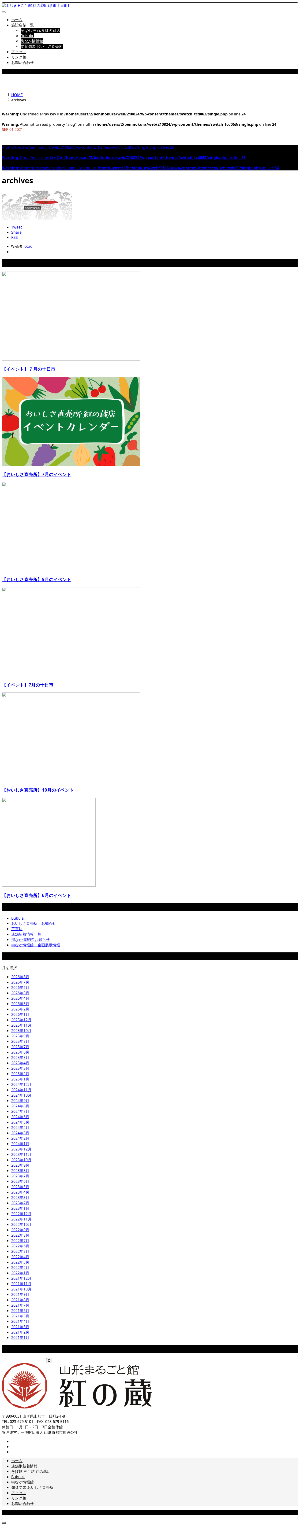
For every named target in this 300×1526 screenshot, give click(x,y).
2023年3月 (20, 1197)
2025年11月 (21, 1025)
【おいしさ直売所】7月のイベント (36, 474)
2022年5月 (20, 1251)
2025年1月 (20, 1079)
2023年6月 (20, 1181)
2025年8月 (20, 1041)
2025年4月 (20, 1062)
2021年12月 (21, 1278)
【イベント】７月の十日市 (28, 369)
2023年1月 (20, 1208)
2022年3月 (20, 1262)
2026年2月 (20, 1009)
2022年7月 (20, 1240)
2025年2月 (20, 1073)
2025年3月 (20, 1068)
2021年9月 (20, 1294)
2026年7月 (20, 982)
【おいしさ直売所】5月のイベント (36, 579)
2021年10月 (21, 1289)
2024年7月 (20, 1111)
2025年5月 (20, 1057)
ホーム (16, 19)
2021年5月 (20, 1316)
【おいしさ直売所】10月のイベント (38, 790)
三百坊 (16, 928)
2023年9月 (20, 1165)
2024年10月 (21, 1095)
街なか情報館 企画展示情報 (35, 944)
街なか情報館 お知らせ (30, 939)
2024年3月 (20, 1132)
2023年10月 (21, 1159)
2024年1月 (20, 1143)
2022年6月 (20, 1246)
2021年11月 (21, 1283)
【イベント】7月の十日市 (27, 685)
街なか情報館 (32, 41)
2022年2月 (20, 1267)
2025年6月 (20, 1052)
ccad (28, 246)
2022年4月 (20, 1256)
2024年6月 (20, 1116)
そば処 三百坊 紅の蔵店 (40, 30)
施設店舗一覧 (22, 25)
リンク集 (18, 57)
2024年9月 (20, 1100)
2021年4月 (20, 1321)
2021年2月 (20, 1332)
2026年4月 (20, 998)
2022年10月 (21, 1224)
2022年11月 (21, 1219)
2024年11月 (21, 1089)
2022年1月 (20, 1272)
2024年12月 (21, 1084)
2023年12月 (21, 1149)
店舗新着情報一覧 (26, 934)
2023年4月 (20, 1192)
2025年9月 (20, 1036)
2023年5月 (20, 1186)
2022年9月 (20, 1229)
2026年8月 (20, 976)
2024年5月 (20, 1122)
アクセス (18, 51)
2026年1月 (20, 1014)
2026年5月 (20, 992)
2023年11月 (21, 1154)
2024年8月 (20, 1106)
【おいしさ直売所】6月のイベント (36, 895)
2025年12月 (21, 1019)
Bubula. (27, 35)
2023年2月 (20, 1202)
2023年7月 (20, 1176)
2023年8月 (20, 1170)
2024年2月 (20, 1138)
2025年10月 (21, 1030)
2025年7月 (20, 1046)
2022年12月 (21, 1213)
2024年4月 (20, 1127)
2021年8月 (20, 1299)
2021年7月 (20, 1305)
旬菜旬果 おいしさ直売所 (42, 46)
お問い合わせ (22, 62)
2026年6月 (20, 987)
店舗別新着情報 (24, 1466)
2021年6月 (20, 1310)
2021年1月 (20, 1337)
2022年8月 (20, 1235)
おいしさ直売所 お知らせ (33, 923)
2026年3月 (20, 1003)
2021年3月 (20, 1326)
